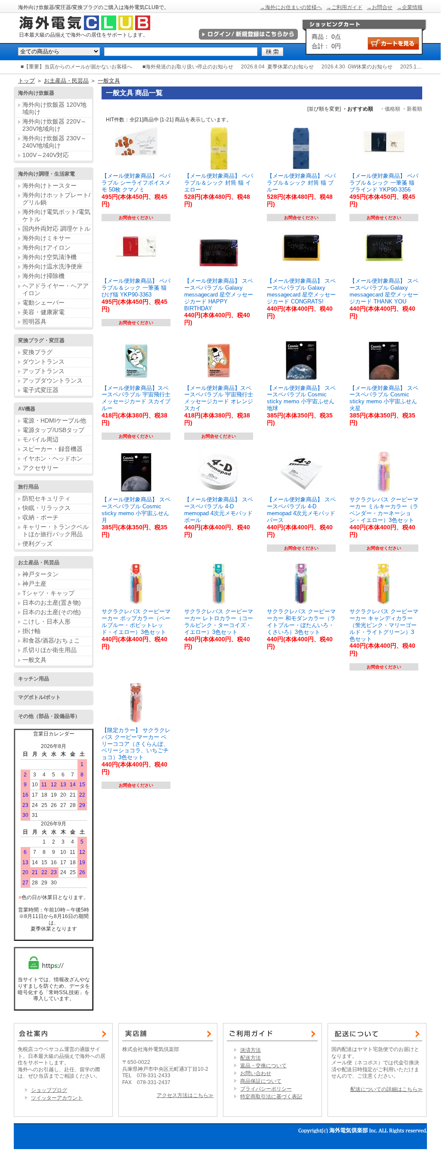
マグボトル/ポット (39, 697)
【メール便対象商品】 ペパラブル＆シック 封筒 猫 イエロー (218, 183)
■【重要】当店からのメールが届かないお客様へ (76, 67)
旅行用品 (28, 487)
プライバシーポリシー (266, 1089)
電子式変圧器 (40, 389)
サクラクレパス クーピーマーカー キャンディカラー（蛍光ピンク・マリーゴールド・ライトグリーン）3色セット (383, 625)
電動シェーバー (43, 302)
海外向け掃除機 (43, 275)
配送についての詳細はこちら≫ (386, 1089)
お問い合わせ (255, 1073)
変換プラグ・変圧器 (41, 340)
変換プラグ (37, 352)
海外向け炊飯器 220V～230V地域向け (54, 125)
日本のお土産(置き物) (51, 602)
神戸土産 (34, 583)
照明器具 (34, 321)
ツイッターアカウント (57, 1098)
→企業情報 (410, 7)
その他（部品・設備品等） (49, 716)
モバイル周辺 (40, 439)
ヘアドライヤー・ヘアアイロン (55, 289)
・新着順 (412, 109)
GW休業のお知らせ (370, 67)
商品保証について (260, 1081)
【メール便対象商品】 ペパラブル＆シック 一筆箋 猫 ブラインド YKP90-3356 (383, 183)
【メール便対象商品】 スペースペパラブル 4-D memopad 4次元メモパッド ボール (218, 509)
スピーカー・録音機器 (52, 448)
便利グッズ (37, 543)
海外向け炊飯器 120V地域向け (54, 108)
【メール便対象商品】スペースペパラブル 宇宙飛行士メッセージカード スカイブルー (136, 398)
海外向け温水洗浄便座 (52, 266)
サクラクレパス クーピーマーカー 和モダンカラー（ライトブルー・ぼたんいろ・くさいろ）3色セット (301, 621)
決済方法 (250, 1050)
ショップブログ (49, 1090)
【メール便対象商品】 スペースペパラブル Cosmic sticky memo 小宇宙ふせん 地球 (301, 398)
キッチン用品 (33, 679)
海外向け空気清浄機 (49, 256)
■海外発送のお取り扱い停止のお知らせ (187, 67)
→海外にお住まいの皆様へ (291, 7)
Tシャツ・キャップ (48, 593)
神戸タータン (40, 574)
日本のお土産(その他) (51, 612)
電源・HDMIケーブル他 (54, 420)
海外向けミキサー (46, 238)
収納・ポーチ (40, 517)
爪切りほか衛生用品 (49, 649)
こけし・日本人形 (46, 621)
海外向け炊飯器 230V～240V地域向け (54, 142)
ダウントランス (43, 361)
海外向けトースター (49, 185)
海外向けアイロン (46, 247)
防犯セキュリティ (46, 498)
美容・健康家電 (43, 312)
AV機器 (26, 409)
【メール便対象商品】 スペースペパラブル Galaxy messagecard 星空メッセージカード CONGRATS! (301, 291)
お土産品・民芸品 (66, 80)
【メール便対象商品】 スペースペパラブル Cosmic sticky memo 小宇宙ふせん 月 (136, 509)
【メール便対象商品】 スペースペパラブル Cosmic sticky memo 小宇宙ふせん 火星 (383, 398)
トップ (26, 80)
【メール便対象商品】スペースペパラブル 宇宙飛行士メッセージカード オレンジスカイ (218, 398)
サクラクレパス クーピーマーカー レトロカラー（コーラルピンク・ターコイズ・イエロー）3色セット (218, 621)
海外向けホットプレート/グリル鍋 (56, 199)
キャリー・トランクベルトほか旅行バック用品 (55, 530)
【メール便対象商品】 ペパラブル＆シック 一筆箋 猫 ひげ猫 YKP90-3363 (136, 288)
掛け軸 (31, 630)
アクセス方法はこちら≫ (185, 1095)
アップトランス (43, 371)
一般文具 (109, 80)
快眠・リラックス (46, 507)
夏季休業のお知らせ (290, 67)
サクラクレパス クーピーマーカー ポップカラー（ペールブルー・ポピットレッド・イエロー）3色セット (136, 621)
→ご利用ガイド (344, 7)
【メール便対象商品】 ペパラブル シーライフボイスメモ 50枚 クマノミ (136, 183)
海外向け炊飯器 (36, 93)
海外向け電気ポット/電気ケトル (56, 215)
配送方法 (250, 1058)
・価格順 (390, 109)
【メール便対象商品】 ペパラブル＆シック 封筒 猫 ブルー (301, 183)
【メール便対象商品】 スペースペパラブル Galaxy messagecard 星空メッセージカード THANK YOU (383, 291)
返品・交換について (263, 1066)
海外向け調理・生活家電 (46, 174)
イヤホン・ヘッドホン (52, 458)
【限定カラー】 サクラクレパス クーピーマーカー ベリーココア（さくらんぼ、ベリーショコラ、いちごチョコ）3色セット (136, 743)
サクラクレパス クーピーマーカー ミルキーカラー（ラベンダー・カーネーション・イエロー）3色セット (383, 509)
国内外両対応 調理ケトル (56, 228)
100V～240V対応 (45, 154)
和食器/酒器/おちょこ (51, 640)
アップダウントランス (52, 380)
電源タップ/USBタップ (53, 430)
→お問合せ (380, 7)
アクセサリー (40, 467)
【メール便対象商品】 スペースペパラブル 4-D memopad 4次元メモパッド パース (301, 509)
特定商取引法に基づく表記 (271, 1097)
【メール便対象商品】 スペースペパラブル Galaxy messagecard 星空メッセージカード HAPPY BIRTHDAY (218, 294)
